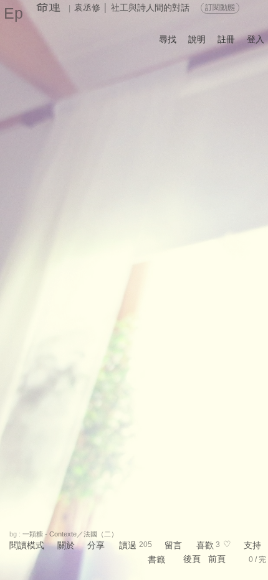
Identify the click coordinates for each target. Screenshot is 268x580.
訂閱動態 (220, 7)
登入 (255, 39)
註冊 (226, 39)
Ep (13, 13)
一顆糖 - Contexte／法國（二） (70, 534)
